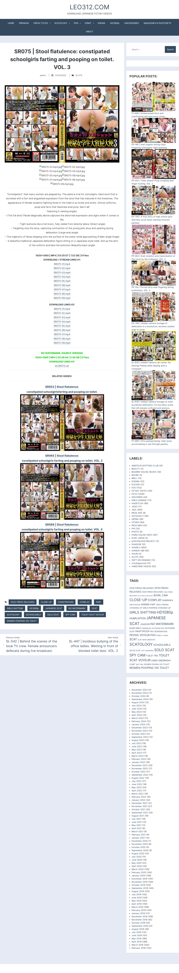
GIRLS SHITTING (15, 608)
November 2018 (139, 919)
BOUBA (135, 475)
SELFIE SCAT (135, 650)
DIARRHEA (167, 600)
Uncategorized (139, 563)
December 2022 (140, 765)
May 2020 (137, 863)
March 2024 (138, 718)
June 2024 (137, 708)
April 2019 (137, 904)
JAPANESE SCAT (53, 608)
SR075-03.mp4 (62, 272)
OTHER (135, 522)
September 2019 (140, 888)
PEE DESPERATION (158, 631)
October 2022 (139, 771)
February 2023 (139, 759)
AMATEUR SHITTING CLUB (145, 465)
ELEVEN (136, 484)
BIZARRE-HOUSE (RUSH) (144, 472)
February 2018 (139, 948)
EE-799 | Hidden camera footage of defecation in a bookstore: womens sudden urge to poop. (153, 326)
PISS (76, 23)
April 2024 (137, 715)
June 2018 (137, 935)
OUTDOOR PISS (158, 628)
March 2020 (138, 869)
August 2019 (138, 891)
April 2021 (137, 828)
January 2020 (138, 875)
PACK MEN (137, 525)
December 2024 (140, 689)
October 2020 (139, 847)
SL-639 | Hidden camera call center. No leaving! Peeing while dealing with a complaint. (151, 365)
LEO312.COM (89, 7)
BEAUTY (136, 468)
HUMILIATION (137, 618)
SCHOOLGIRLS (33, 614)
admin (43, 75)
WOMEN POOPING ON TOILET (22, 621)
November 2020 (140, 844)
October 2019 (138, 885)
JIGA (134, 509)
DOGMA (136, 481)
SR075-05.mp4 (62, 281)
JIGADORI (145, 624)
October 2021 (138, 809)
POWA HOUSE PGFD (142, 535)
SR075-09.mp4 (62, 298)
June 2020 (137, 859)
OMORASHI (146, 628)
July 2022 (137, 781)
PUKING (165, 635)
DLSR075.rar (62, 365)
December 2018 (139, 916)
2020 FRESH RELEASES (152, 592)
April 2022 (137, 790)
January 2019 (138, 913)
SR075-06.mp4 (62, 285)
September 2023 (140, 737)
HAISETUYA (137, 503)
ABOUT (89, 31)
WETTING (139, 664)
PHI (133, 528)
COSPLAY (85, 602)
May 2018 (136, 938)
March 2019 (137, 907)
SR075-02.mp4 (62, 268)
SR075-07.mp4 (62, 289)
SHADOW (136, 544)
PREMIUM (24, 23)
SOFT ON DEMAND (141, 560)
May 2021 (136, 825)
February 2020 (139, 872)
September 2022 (140, 774)
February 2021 (139, 834)
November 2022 (140, 768)
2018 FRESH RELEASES (141, 588)
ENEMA (101, 23)
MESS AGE (137, 512)
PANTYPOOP (142, 631)
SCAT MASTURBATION (146, 640)
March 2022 (138, 793)
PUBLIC (159, 635)
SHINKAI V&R (138, 550)
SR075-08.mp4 (62, 293)
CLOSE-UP (46, 602)
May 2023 (137, 749)
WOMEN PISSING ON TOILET (156, 664)
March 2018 (137, 944)
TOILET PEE (152, 655)
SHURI (135, 553)
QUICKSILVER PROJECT (143, 541)
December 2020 (140, 841)
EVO (134, 487)
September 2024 (140, 699)
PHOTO (135, 531)
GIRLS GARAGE (139, 500)
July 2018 (136, 932)
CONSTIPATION (65, 602)
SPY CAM (70, 614)
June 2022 (137, 784)
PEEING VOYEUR (139, 635)
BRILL (134, 478)
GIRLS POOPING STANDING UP (157, 608)
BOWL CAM (161, 595)
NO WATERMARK (77, 608)
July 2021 (136, 819)
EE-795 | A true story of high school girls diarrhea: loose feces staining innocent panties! (152, 219)
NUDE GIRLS (135, 628)
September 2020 (140, 850)
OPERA (135, 519)
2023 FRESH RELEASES (145, 596)
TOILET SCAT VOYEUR (92, 614)
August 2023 (138, 740)
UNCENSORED (131, 23)
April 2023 (137, 752)
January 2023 (138, 762)
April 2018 (137, 941)
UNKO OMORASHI (161, 660)
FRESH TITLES (41, 23)
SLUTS (78, 75)
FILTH (134, 494)
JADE (134, 506)
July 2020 (137, 856)
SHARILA (136, 547)
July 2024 (137, 705)
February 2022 (139, 797)
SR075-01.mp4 (62, 264)
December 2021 (139, 803)
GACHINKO (137, 497)
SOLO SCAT (53, 614)
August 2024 (138, 702)
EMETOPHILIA (134, 605)
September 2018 (140, 926)
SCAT (94, 608)
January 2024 (138, 724)
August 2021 (138, 815)
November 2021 (139, 806)
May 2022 (137, 787)
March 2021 (137, 831)
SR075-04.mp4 (62, 276)
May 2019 (136, 900)
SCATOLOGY (60, 23)
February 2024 (139, 721)
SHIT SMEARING (147, 651)
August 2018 (138, 929)
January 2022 (138, 800)
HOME (11, 23)
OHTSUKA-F (138, 516)
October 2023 (139, 734)
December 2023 (140, 727)
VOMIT (88, 23)
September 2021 (140, 812)
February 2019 (139, 910)
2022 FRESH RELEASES (22, 602)
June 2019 (137, 897)
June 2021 (137, 822)
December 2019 (139, 878)
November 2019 (139, 882)
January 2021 (138, 837)
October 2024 (139, 696)
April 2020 (137, 866)
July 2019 (136, 894)
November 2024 (140, 693)
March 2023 (138, 756)
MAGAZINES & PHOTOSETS (157, 23)
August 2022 (138, 778)
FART (98, 602)
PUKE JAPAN (138, 538)
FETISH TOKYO (139, 490)
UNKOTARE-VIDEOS (141, 566)
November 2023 (140, 730)
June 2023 (137, 746)
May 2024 (137, 711)
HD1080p (114, 23)
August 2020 (138, 853)
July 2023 (137, 743)
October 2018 (138, 922)
